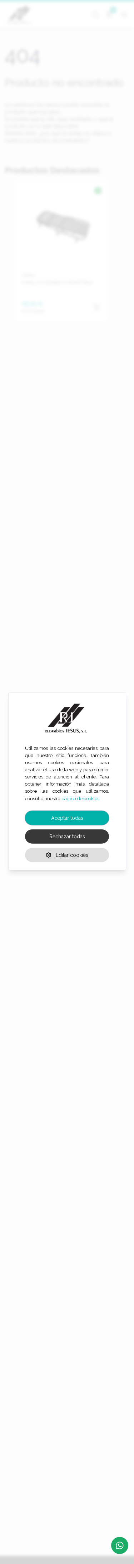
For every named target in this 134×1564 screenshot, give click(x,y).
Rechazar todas (67, 836)
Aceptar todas (67, 818)
